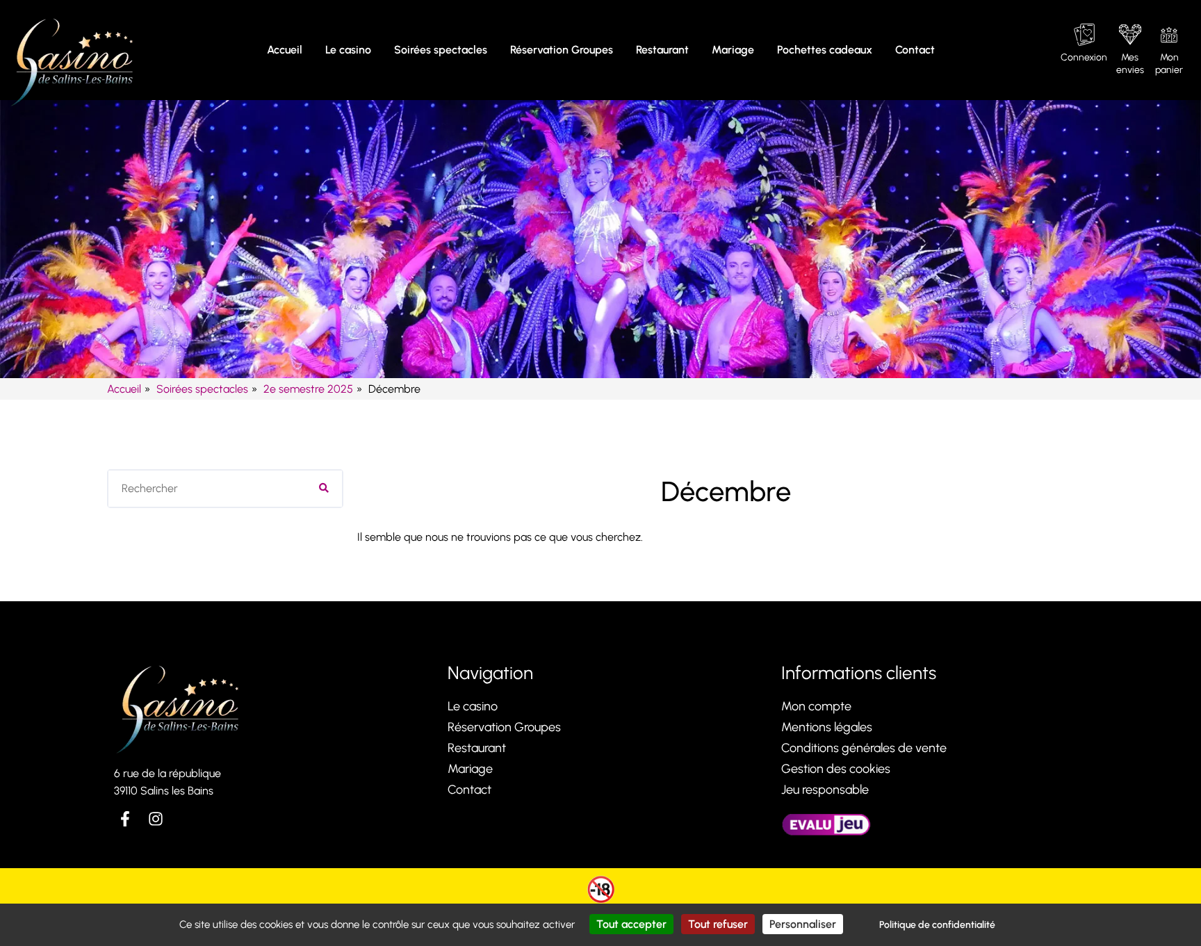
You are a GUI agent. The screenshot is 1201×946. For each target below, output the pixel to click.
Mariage (733, 49)
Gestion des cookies (835, 768)
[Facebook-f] (125, 819)
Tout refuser (718, 924)
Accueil (284, 49)
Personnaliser (802, 924)
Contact (915, 49)
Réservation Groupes (561, 49)
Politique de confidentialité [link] (937, 925)
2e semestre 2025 (308, 388)
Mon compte (816, 706)
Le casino (348, 49)
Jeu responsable (825, 789)
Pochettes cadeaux (824, 49)
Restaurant (662, 49)
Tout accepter (631, 924)
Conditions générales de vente (864, 748)
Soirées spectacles (440, 49)
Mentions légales (826, 727)
